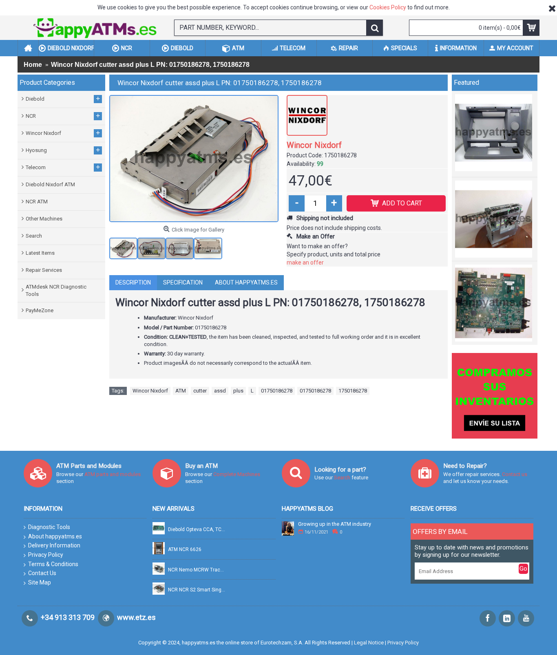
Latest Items (40, 253)
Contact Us (42, 573)
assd (220, 391)
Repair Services (44, 270)
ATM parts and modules (112, 474)
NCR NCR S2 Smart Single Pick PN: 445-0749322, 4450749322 (197, 590)
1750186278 (352, 391)
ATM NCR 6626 (184, 549)
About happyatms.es (246, 282)
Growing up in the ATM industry (334, 524)
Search (34, 236)
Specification (183, 282)
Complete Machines (236, 474)
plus (238, 391)
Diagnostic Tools (49, 527)
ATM (180, 391)
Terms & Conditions (53, 564)
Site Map (39, 582)
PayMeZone (39, 310)
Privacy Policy (45, 554)
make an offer (305, 262)
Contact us (514, 474)
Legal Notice (369, 643)
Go (523, 568)
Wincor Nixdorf (314, 145)
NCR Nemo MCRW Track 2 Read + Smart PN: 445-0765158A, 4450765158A (197, 570)
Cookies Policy (387, 7)
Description (133, 282)
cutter (200, 391)
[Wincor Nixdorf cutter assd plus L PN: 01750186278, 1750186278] (193, 158)
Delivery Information (54, 545)
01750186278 (276, 391)
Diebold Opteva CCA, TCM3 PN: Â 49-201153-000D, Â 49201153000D (197, 529)
